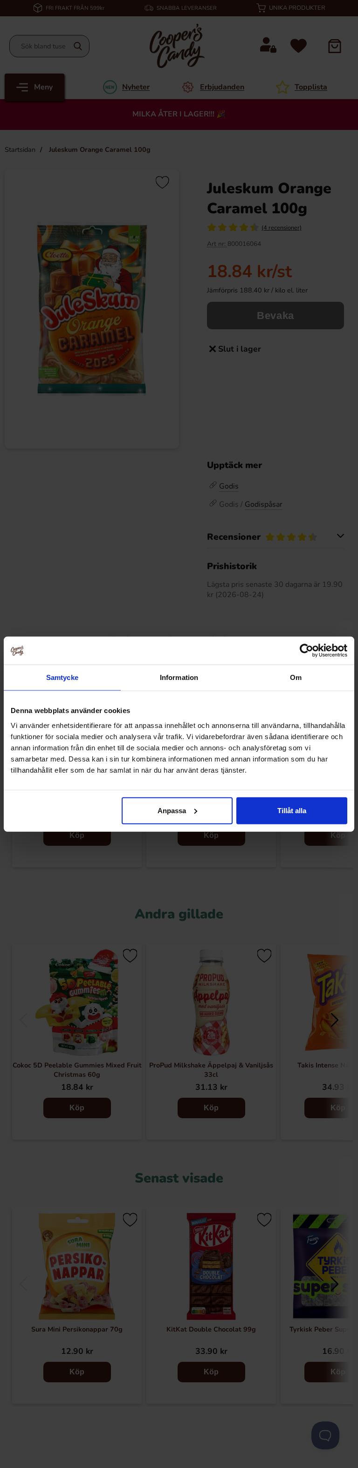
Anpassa (172, 810)
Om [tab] (296, 677)
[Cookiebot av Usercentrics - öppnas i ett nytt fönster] (306, 651)
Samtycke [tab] (62, 677)
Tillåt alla (291, 810)
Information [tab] (179, 677)
